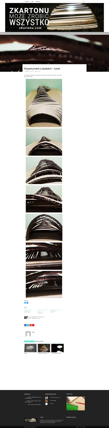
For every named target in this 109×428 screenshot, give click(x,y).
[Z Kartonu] (54, 17)
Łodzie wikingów (53, 400)
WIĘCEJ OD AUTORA (39, 341)
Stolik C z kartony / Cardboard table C (34, 404)
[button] (83, 1)
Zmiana (25, 353)
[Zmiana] (30, 348)
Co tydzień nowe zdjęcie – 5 (42, 353)
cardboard (29, 318)
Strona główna (26, 65)
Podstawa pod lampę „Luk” (55, 397)
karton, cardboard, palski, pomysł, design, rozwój (36, 316)
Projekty (27, 1)
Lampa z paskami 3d (28, 309)
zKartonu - (52, 403)
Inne (32, 1)
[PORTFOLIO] (75, 410)
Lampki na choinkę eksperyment (56, 309)
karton (39, 318)
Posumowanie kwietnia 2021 (56, 353)
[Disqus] (44, 374)
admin (27, 71)
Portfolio (38, 1)
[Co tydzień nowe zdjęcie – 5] (44, 348)
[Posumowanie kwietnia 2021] (57, 348)
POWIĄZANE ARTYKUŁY (29, 341)
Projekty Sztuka (32, 65)
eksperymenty (34, 318)
